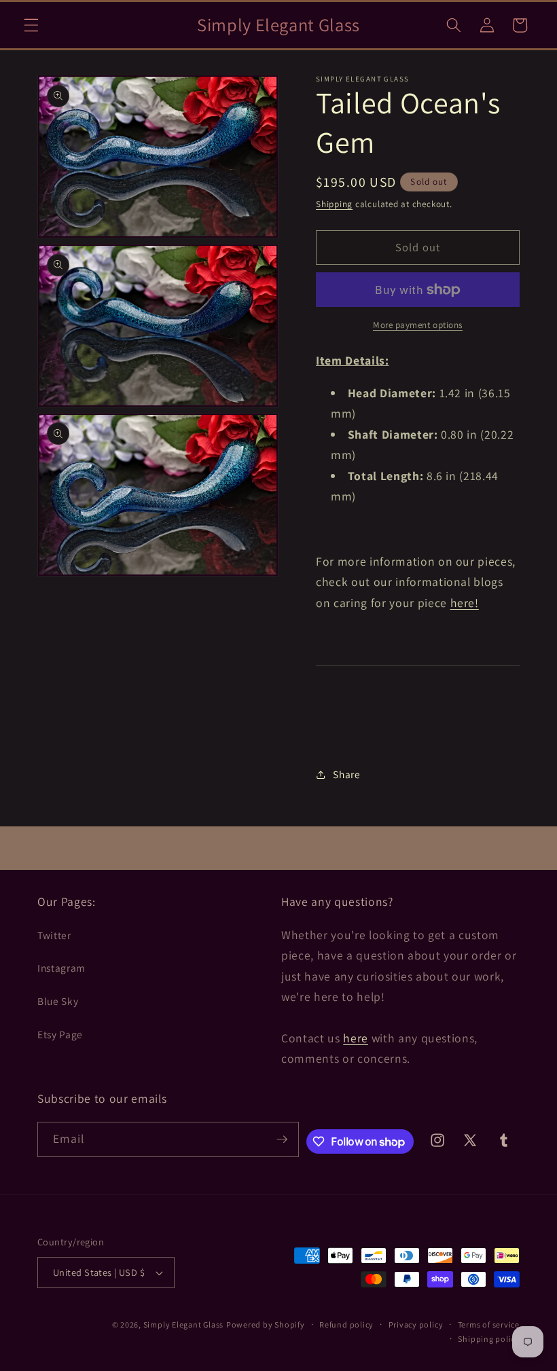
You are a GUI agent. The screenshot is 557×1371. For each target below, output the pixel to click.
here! (464, 602)
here (355, 1038)
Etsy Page (60, 1034)
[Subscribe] (282, 1139)
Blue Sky (57, 1001)
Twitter (54, 935)
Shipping (334, 204)
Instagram (61, 967)
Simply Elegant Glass (183, 1324)
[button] (31, 25)
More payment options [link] (418, 325)
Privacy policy (416, 1324)
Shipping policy (489, 1339)
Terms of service (489, 1324)
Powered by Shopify (265, 1324)
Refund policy (346, 1324)
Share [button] (346, 774)
